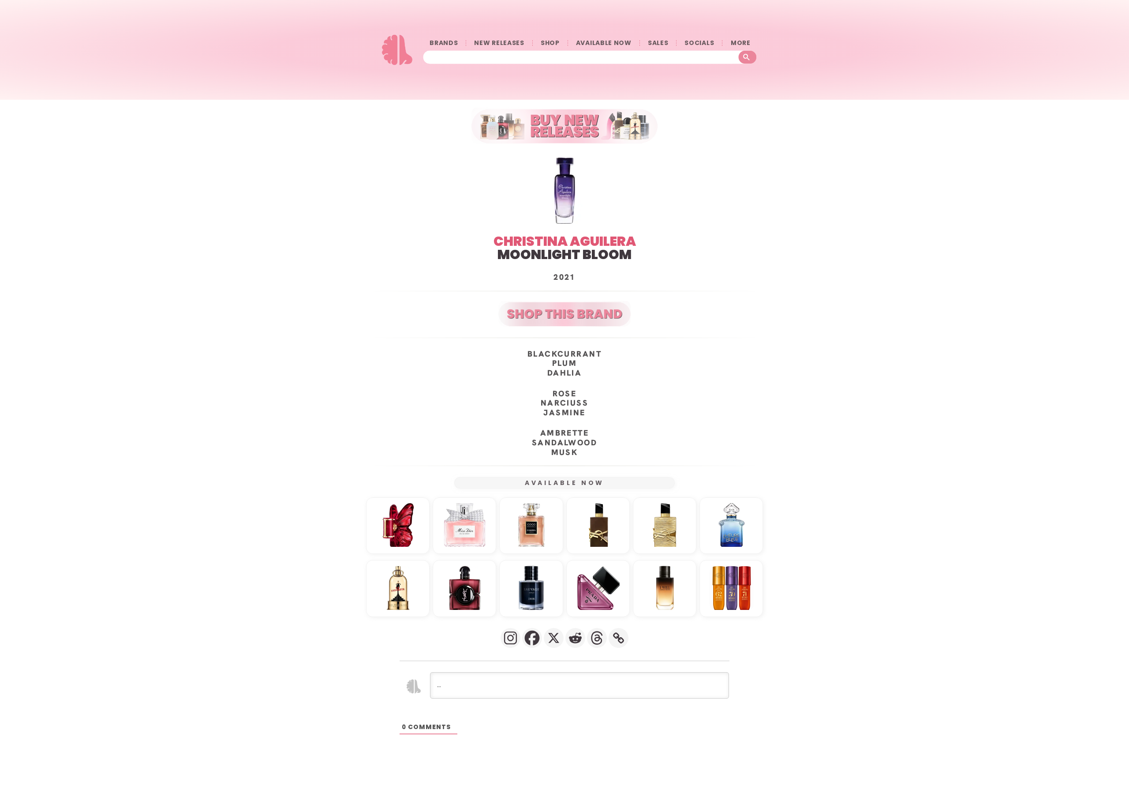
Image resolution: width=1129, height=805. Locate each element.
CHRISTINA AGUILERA (564, 241)
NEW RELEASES (499, 43)
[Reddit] (575, 638)
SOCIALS (699, 43)
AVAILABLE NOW (604, 43)
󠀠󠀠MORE (740, 43)
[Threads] (597, 638)
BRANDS (444, 43)
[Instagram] (510, 638)
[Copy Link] (618, 638)
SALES (658, 43)
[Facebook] (532, 638)
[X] (554, 638)
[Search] (748, 57)
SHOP (550, 43)
